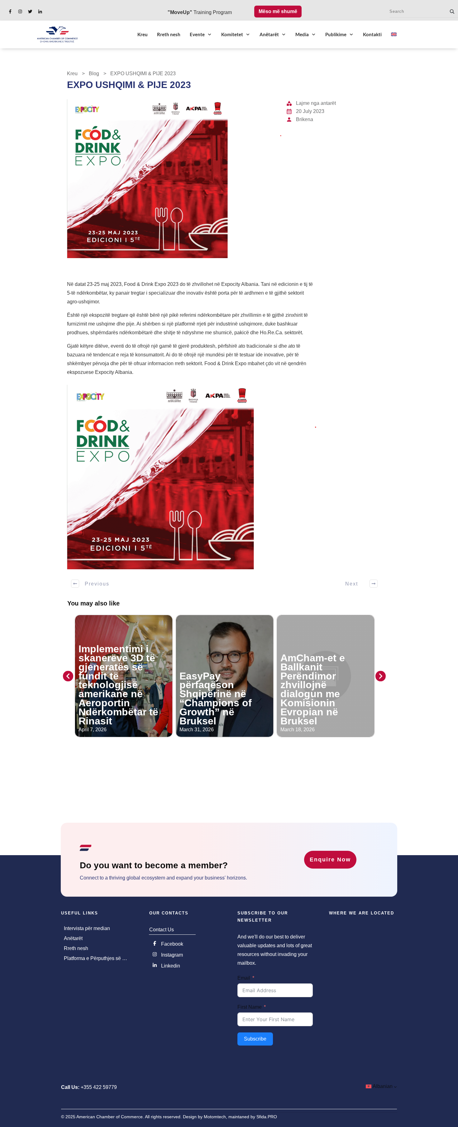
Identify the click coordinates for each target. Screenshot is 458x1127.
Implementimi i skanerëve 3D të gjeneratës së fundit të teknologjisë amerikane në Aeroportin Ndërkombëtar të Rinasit (118, 684)
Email (243, 978)
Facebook (172, 944)
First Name (249, 1007)
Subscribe (255, 1038)
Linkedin (170, 965)
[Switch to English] (394, 34)
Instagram (172, 955)
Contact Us (161, 929)
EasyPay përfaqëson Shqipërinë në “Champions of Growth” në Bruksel (215, 698)
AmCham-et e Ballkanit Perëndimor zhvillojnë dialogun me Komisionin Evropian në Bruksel (312, 689)
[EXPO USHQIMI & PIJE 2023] (174, 178)
